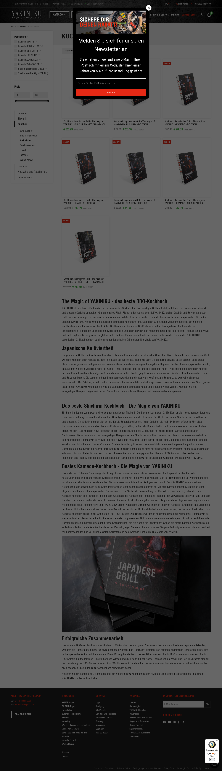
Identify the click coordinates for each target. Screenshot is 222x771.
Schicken (111, 92)
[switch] (212, 759)
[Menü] (217, 741)
